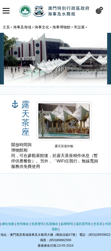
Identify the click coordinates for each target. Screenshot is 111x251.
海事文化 (42, 27)
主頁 (6, 27)
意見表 (97, 224)
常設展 (79, 27)
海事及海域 (22, 27)
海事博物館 (61, 27)
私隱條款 (52, 224)
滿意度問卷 (83, 224)
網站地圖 (8, 224)
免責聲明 (37, 224)
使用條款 (23, 224)
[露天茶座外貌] (64, 140)
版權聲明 (67, 224)
